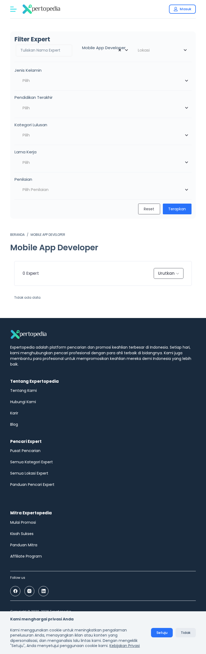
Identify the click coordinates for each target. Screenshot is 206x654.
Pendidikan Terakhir (33, 97)
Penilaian (23, 179)
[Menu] (13, 9)
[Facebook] (15, 591)
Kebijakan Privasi (124, 645)
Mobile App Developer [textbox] (102, 47)
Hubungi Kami (23, 401)
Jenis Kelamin (28, 70)
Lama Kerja (25, 152)
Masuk (185, 9)
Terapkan (177, 209)
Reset (149, 209)
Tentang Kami (23, 390)
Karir (14, 413)
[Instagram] (29, 591)
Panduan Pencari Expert (32, 484)
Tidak (185, 632)
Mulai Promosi (23, 522)
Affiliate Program (26, 556)
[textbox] (162, 50)
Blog (14, 424)
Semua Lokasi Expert (29, 473)
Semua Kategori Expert (31, 462)
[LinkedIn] (43, 591)
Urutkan (166, 273)
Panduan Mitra (23, 545)
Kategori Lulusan (30, 125)
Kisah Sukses (22, 533)
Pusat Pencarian (25, 450)
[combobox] (103, 50)
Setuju (161, 632)
